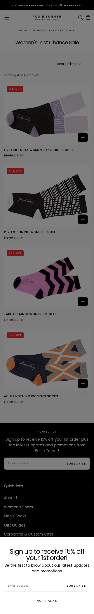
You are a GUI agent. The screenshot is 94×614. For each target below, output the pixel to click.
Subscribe (76, 586)
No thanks (47, 601)
